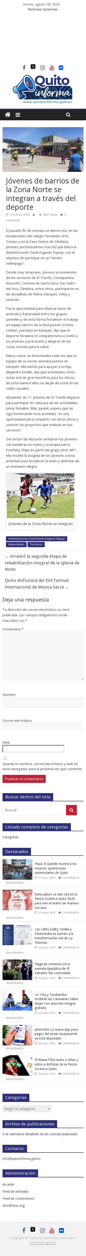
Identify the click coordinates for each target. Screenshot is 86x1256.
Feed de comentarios (18, 1198)
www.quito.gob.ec (43, 1242)
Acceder (8, 1184)
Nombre (9, 694)
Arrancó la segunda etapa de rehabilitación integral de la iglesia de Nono (42, 562)
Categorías (11, 837)
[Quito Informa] (43, 76)
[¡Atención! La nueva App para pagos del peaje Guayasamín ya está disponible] (17, 1027)
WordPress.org (14, 1205)
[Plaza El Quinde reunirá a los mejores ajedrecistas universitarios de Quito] (17, 861)
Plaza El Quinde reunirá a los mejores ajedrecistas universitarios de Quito (56, 868)
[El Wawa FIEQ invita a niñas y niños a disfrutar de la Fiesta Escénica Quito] (17, 1057)
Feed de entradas (15, 1191)
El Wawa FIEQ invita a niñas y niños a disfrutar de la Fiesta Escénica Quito (56, 1064)
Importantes (16, 544)
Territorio (36, 544)
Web (6, 742)
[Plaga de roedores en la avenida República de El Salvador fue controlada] (17, 962)
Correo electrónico (17, 720)
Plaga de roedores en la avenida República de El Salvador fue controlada (52, 968)
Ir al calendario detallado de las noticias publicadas (40, 1134)
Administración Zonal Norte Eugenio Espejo (36, 539)
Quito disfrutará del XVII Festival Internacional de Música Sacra (37, 584)
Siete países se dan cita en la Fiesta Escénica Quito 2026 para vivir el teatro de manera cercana (56, 901)
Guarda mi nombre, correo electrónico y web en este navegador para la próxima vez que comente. (42, 766)
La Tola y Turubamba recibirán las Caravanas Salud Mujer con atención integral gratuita (56, 1001)
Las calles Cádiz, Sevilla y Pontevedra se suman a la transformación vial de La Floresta (54, 936)
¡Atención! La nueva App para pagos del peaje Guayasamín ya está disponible (56, 1033)
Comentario (13, 629)
